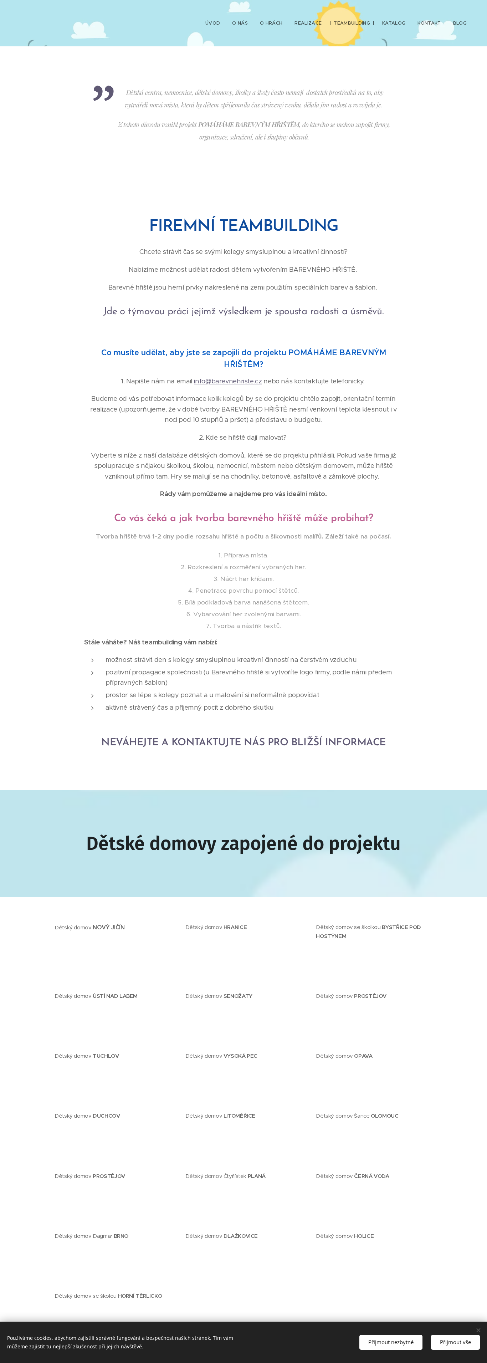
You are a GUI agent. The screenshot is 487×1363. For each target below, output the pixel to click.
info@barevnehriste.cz (228, 381)
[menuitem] (212, 23)
